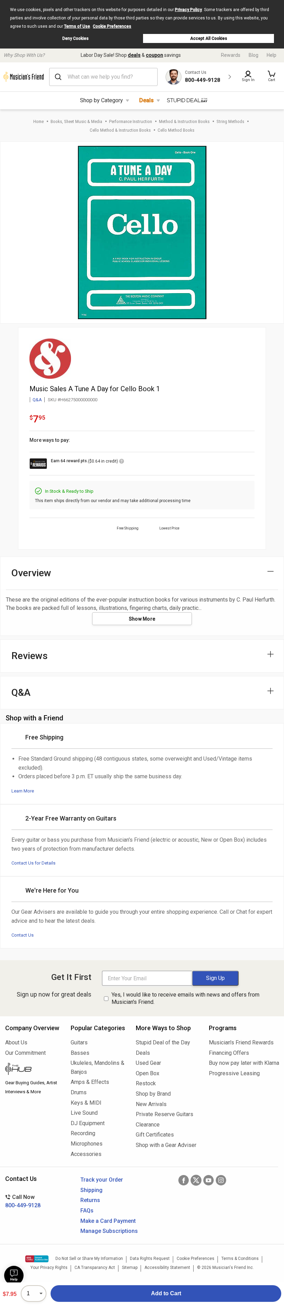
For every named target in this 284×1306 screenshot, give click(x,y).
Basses (80, 1053)
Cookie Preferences (112, 26)
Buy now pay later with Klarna (244, 1063)
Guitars (79, 1042)
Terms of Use (77, 26)
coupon (154, 55)
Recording (83, 1133)
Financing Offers (229, 1053)
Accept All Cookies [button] (208, 38)
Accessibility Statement (167, 1267)
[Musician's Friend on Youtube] (208, 1180)
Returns (90, 1200)
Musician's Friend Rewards (241, 1042)
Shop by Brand (153, 1093)
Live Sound (84, 1113)
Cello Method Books (176, 130)
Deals (146, 100)
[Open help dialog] (14, 1275)
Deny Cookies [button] (75, 38)
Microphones (87, 1143)
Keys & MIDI (86, 1102)
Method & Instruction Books (184, 121)
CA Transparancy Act (94, 1267)
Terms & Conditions (240, 1258)
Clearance (148, 1124)
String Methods (230, 121)
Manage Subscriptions (109, 1231)
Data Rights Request (150, 1258)
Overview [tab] (31, 573)
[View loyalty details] (121, 462)
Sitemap (129, 1267)
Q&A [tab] (20, 692)
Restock (146, 1083)
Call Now (23, 1201)
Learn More (22, 791)
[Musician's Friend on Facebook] (183, 1180)
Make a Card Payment (108, 1221)
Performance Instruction (130, 121)
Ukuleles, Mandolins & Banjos (97, 1067)
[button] (272, 77)
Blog (253, 55)
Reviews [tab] (29, 655)
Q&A (37, 399)
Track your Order (101, 1179)
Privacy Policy (188, 9)
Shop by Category (101, 100)
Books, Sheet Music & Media (76, 121)
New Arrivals (151, 1104)
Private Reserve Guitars (164, 1114)
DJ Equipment (88, 1123)
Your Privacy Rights (49, 1267)
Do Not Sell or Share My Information (89, 1258)
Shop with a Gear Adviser (166, 1145)
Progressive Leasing (234, 1073)
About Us (16, 1042)
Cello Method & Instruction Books (120, 130)
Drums (79, 1092)
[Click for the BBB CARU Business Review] (36, 1258)
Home (38, 121)
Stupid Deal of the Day (163, 1042)
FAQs (87, 1210)
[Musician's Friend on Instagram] (221, 1180)
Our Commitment (25, 1053)
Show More (142, 619)
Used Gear (148, 1063)
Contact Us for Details (33, 863)
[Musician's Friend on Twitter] (196, 1180)
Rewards (230, 55)
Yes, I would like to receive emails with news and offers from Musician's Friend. (185, 998)
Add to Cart (166, 1293)
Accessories (86, 1154)
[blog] (32, 1070)
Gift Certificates (155, 1134)
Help (271, 55)
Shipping (91, 1190)
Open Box (147, 1073)
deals (134, 55)
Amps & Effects (90, 1082)
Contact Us (22, 935)
